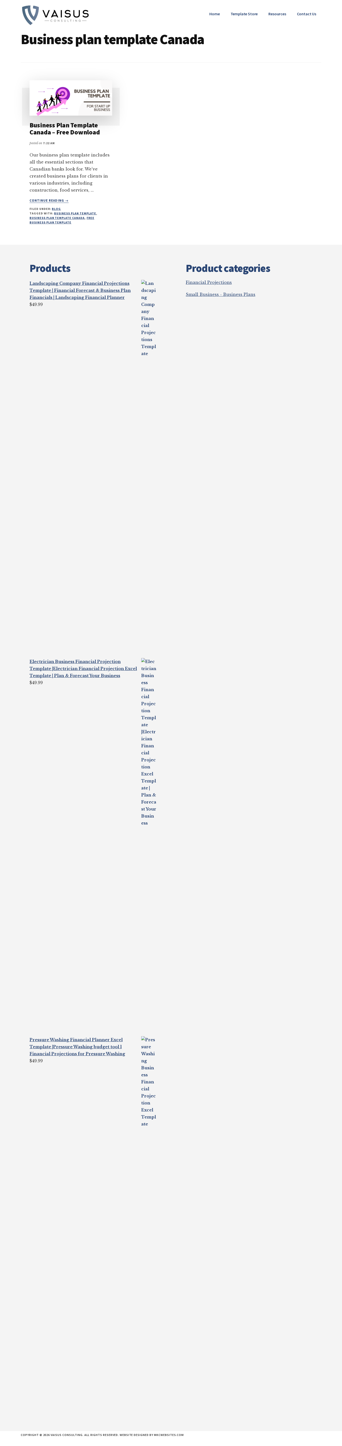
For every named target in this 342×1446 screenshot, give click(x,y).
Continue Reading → (49, 200)
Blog (56, 209)
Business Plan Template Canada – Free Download (65, 128)
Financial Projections (209, 282)
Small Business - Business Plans (220, 294)
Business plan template (75, 213)
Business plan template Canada (57, 218)
